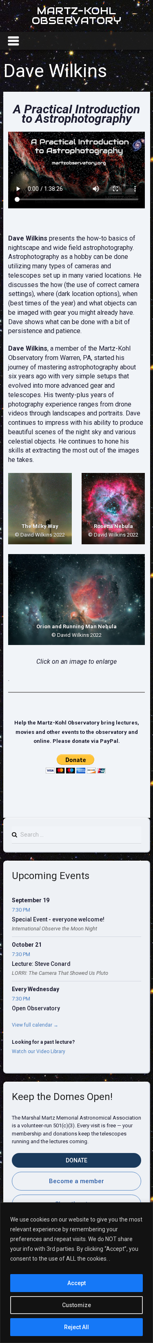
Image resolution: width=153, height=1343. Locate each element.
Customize (76, 1305)
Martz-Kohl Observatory (76, 15)
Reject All (76, 1327)
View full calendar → (35, 1025)
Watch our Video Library (38, 1051)
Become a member (76, 1181)
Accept (76, 1283)
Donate (76, 1160)
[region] (76, 1272)
